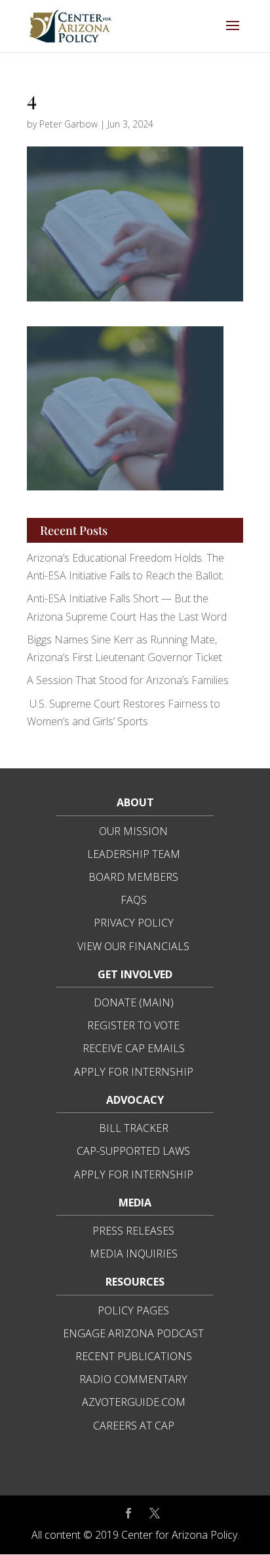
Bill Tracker (133, 1128)
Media (135, 1202)
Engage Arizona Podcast (133, 1333)
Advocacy (135, 1100)
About (135, 802)
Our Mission (133, 831)
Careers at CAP (133, 1425)
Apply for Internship (133, 1072)
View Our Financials (133, 946)
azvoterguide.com (133, 1402)
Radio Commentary (133, 1379)
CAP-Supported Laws (133, 1151)
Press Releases (133, 1230)
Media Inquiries (134, 1253)
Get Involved (135, 974)
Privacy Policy (134, 922)
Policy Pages (133, 1310)
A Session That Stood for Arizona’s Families (129, 680)
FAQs (134, 900)
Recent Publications (133, 1356)
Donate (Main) (134, 1002)
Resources (135, 1281)
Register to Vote (133, 1025)
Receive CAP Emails (134, 1048)
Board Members (133, 877)
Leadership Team (133, 854)
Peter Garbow (68, 124)
